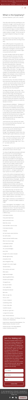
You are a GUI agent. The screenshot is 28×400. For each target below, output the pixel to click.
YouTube (13, 4)
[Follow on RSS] (16, 397)
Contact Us (19, 4)
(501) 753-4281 (5, 4)
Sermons (21, 17)
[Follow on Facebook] (9, 397)
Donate (25, 4)
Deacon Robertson (8, 17)
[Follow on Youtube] (12, 397)
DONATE (23, 398)
